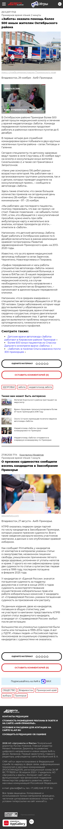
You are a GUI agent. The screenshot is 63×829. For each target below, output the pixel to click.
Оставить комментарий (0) (32, 375)
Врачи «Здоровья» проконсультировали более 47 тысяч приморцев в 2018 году (35, 410)
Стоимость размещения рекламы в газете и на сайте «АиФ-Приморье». (30, 722)
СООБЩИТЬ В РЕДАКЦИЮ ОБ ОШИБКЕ (24, 734)
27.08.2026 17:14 (9, 455)
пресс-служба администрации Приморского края (28, 72)
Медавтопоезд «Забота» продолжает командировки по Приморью (31, 429)
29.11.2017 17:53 (8, 12)
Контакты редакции (15, 716)
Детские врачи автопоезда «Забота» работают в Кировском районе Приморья (30, 338)
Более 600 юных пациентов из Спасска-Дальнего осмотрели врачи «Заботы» (30, 344)
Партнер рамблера (28, 815)
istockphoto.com (10, 515)
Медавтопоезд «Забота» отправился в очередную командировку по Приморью (32, 439)
